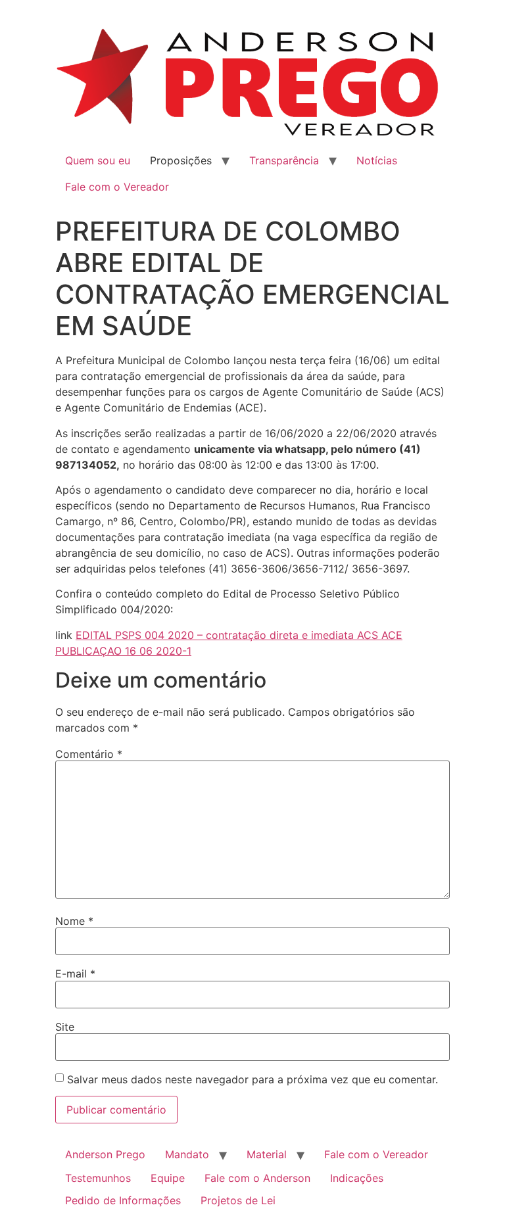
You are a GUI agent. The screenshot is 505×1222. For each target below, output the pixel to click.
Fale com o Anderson (257, 1178)
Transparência (284, 160)
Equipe (168, 1178)
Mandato (187, 1154)
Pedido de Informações (123, 1200)
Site (64, 1027)
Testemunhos (98, 1178)
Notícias (376, 160)
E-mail (75, 973)
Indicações (356, 1178)
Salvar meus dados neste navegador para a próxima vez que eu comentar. (252, 1079)
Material (267, 1154)
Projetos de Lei (238, 1200)
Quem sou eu (97, 160)
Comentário (88, 754)
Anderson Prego (105, 1154)
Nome (74, 921)
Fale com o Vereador (117, 186)
